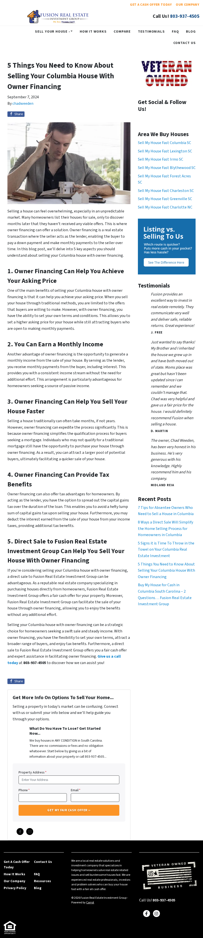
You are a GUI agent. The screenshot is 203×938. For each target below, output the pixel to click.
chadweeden (22, 103)
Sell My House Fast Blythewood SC (167, 167)
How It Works (93, 31)
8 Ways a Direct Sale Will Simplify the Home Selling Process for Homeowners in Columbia (165, 529)
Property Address (33, 772)
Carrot (90, 902)
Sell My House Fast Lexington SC (165, 151)
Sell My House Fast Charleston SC (166, 190)
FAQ (175, 31)
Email (75, 790)
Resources (42, 881)
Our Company (187, 4)
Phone (24, 790)
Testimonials (151, 31)
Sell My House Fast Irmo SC (160, 159)
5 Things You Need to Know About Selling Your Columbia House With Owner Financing (166, 571)
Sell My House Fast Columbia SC (164, 143)
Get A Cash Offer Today (151, 4)
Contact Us (184, 42)
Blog (191, 31)
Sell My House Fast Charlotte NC (165, 207)
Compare (122, 31)
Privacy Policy (15, 888)
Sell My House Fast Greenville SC (165, 199)
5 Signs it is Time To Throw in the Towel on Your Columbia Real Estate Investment (166, 550)
